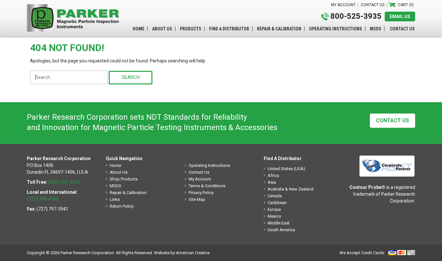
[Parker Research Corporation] (75, 7)
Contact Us (392, 120)
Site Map (197, 199)
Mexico (274, 216)
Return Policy (122, 206)
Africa (273, 175)
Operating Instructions (209, 165)
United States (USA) (286, 168)
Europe (274, 209)
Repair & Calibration (128, 192)
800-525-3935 (355, 16)
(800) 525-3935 (64, 182)
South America (281, 229)
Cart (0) (406, 5)
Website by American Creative (182, 252)
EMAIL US (400, 16)
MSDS (115, 185)
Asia (272, 182)
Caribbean (277, 202)
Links (115, 199)
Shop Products (124, 179)
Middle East (279, 223)
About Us (118, 172)
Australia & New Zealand (291, 189)
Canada (275, 195)
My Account (200, 179)
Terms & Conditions (207, 185)
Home (115, 165)
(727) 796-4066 (43, 198)
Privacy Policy (201, 192)
